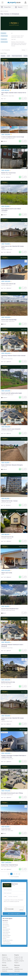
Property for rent (18, 959)
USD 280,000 (6, 680)
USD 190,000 (5, 642)
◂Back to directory (4, 11)
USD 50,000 (5, 826)
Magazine (16, 967)
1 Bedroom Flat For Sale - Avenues (9, 500)
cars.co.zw (17, 971)
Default (23, 50)
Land (8, 55)
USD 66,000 (5, 90)
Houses (3, 55)
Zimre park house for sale (7, 536)
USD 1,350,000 (6, 862)
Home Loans (5, 967)
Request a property (19, 960)
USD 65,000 (5, 498)
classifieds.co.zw (18, 969)
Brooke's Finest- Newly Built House (9, 865)
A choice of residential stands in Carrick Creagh (12, 136)
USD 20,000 (5, 206)
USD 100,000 (5, 317)
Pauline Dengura (6, 937)
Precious (25, 402)
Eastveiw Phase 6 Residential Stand (9, 608)
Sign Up (8, 959)
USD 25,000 (5, 462)
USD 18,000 (5, 606)
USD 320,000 (6, 753)
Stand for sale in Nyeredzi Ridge (8, 319)
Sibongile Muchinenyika (21, 510)
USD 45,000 (5, 170)
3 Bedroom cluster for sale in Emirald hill (10, 429)
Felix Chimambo (23, 729)
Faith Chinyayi (23, 59)
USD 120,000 (5, 716)
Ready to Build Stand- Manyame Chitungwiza (12, 465)
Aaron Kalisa (24, 146)
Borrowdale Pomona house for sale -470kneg (12, 793)
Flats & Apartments (17, 55)
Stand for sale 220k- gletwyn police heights (11, 393)
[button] (2, 72)
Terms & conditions (6, 960)
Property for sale (18, 957)
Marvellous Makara (7, 935)
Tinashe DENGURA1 (7, 943)
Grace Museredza (6, 929)
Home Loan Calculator (7, 969)
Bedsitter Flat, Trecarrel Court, (8, 172)
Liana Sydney (24, 367)
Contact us (4, 957)
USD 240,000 (6, 281)
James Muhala (23, 582)
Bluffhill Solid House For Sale (8, 682)
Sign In (3, 959)
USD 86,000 (5, 534)
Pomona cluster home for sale (8, 283)
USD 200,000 (6, 353)
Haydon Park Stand (5, 829)
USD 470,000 (6, 791)
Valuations (4, 971)
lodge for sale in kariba (6, 572)
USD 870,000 (5, 570)
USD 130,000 (5, 134)
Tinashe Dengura (23, 546)
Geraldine (5, 927)
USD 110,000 (5, 244)
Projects (16, 962)
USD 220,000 (6, 391)
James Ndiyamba (6, 932)
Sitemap (4, 962)
